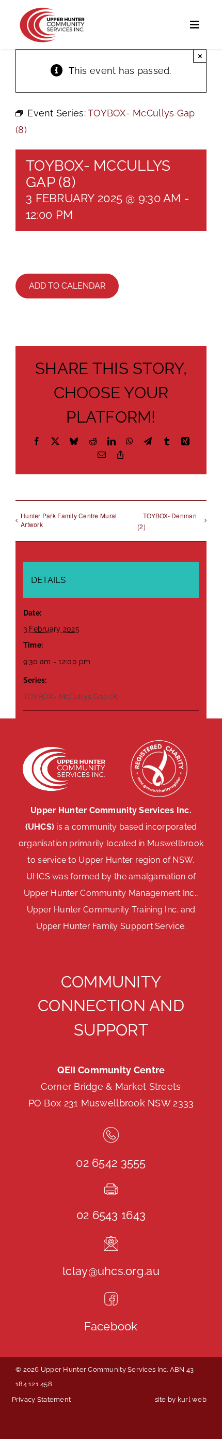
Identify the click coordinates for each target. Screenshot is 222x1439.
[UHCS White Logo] (63, 747)
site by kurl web (181, 1399)
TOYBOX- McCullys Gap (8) (71, 697)
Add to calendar (67, 286)
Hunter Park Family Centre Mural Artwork (69, 520)
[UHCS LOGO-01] (51, 9)
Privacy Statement (41, 1399)
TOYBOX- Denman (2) (167, 521)
